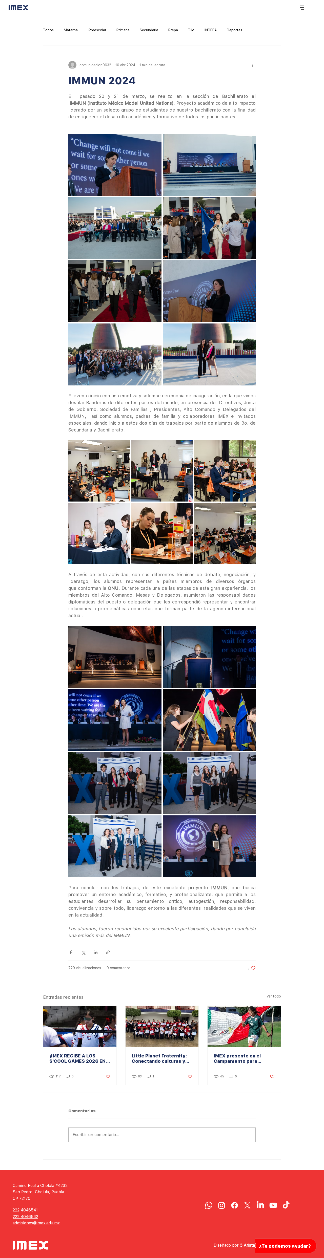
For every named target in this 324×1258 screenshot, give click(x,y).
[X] (247, 1205)
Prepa (173, 30)
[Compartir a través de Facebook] (70, 952)
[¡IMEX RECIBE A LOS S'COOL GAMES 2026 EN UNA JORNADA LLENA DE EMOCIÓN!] (79, 1026)
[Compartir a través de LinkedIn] (95, 952)
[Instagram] (221, 1205)
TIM (191, 30)
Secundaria (149, 30)
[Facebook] (234, 1205)
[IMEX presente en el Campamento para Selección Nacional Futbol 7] (244, 1026)
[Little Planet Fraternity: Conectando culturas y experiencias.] (162, 1026)
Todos (48, 30)
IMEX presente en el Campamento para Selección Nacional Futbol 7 (244, 1058)
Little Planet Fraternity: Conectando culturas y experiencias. (159, 1058)
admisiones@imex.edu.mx (36, 1223)
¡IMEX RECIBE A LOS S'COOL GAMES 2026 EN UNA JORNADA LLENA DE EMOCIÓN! (78, 1058)
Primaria (123, 30)
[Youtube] (273, 1205)
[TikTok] (286, 1205)
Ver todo (274, 996)
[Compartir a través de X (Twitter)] (83, 952)
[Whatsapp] (208, 1205)
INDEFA (211, 30)
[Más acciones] (253, 65)
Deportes (234, 30)
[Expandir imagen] (114, 165)
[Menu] (302, 8)
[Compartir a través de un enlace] (108, 952)
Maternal (71, 30)
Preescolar (97, 30)
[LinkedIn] (260, 1205)
